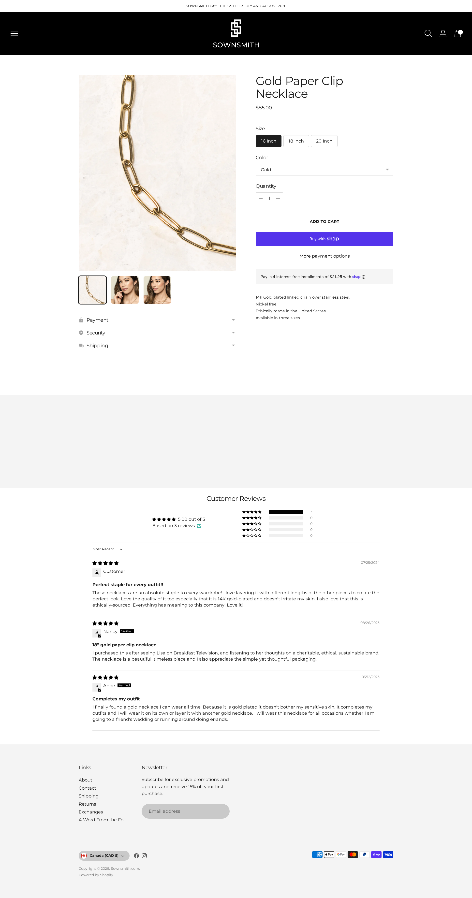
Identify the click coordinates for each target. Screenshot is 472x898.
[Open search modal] (428, 33)
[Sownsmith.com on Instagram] (144, 857)
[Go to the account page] (443, 33)
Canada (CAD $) (104, 855)
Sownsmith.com (125, 868)
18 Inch (296, 141)
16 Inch (268, 141)
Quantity (266, 186)
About (85, 780)
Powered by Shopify (96, 875)
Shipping (89, 796)
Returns (87, 804)
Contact (87, 788)
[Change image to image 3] (157, 290)
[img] (105, 563)
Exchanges (91, 812)
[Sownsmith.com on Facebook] (136, 857)
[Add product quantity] (278, 198)
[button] (252, 512)
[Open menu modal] (14, 33)
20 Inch (324, 141)
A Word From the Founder (108, 820)
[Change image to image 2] (125, 290)
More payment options (324, 256)
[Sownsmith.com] (236, 33)
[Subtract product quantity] (261, 198)
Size (260, 128)
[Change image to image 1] (92, 290)
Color (262, 157)
